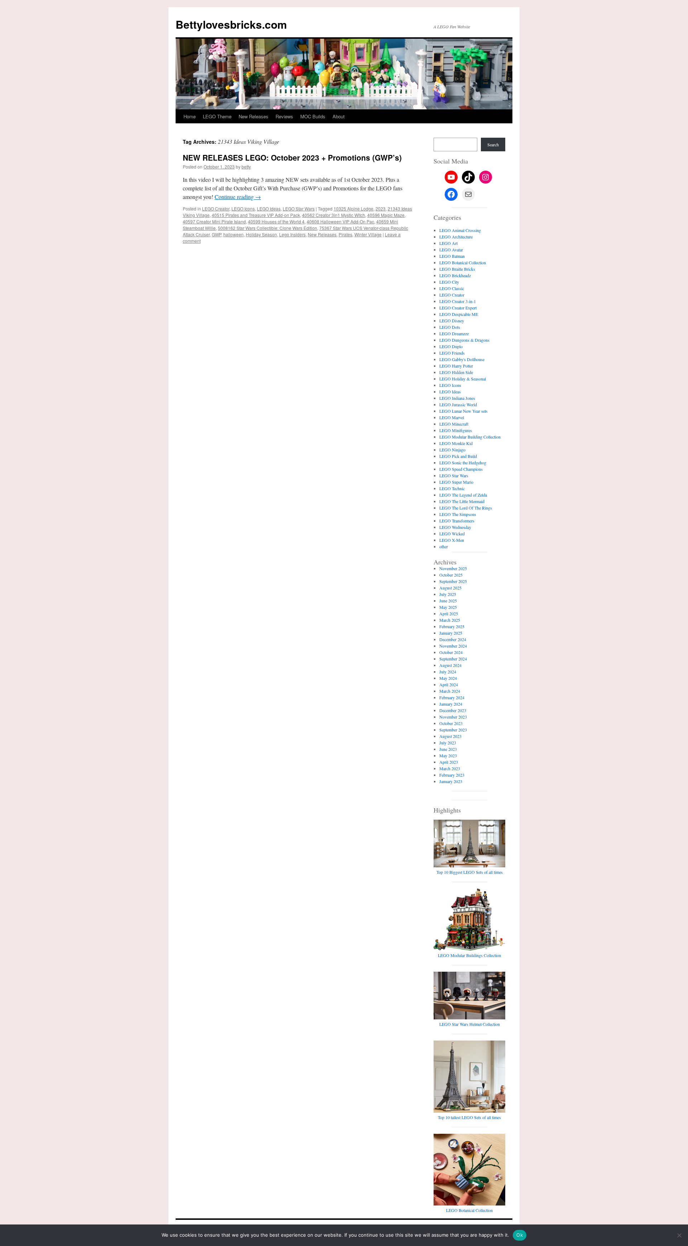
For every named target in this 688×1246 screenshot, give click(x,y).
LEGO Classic (451, 288)
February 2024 (451, 697)
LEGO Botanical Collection (462, 262)
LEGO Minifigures (455, 430)
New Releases (253, 116)
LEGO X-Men (451, 540)
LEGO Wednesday (455, 527)
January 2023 (450, 781)
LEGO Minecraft (453, 424)
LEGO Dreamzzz (454, 333)
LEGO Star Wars (299, 208)
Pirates (345, 234)
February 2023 (451, 775)
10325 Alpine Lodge (353, 208)
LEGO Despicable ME (458, 314)
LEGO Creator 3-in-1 (457, 301)
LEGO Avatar (451, 249)
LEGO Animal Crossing (460, 230)
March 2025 (449, 620)
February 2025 (451, 626)
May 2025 (448, 607)
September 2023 (453, 730)
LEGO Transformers (456, 520)
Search (493, 144)
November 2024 (453, 646)
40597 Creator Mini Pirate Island (214, 221)
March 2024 (449, 691)
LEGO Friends (452, 353)
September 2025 (453, 581)
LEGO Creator (215, 208)
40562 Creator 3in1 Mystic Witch (333, 215)
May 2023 (448, 755)
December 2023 (452, 710)
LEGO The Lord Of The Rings (465, 508)
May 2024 (448, 678)
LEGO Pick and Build (458, 456)
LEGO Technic (452, 488)
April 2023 (448, 762)
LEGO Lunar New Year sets (463, 411)
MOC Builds (312, 116)
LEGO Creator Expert (458, 308)
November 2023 (453, 717)
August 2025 (450, 588)
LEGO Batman (452, 256)
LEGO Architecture (456, 237)
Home (189, 116)
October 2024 (451, 652)
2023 (381, 208)
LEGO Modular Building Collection (470, 437)
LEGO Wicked (452, 533)
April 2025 (448, 613)
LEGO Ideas (269, 208)
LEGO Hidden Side (456, 372)
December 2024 (452, 639)
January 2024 (450, 704)
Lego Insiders (292, 234)
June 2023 (448, 749)
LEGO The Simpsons (457, 514)
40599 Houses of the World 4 (276, 221)
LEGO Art (448, 243)
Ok (519, 1235)
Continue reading (238, 196)
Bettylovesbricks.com (231, 24)
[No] (679, 1235)
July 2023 (447, 742)
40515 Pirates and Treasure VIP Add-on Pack (256, 215)
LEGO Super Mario (456, 482)
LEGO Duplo (451, 346)
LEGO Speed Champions (461, 469)
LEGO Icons (243, 208)
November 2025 (453, 568)
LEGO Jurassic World (458, 404)
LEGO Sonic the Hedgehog (462, 462)
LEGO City (449, 282)
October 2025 (451, 575)
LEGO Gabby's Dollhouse (461, 359)
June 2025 (448, 600)
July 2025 (447, 594)
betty (246, 167)
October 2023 (451, 723)
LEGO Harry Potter (456, 366)
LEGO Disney (451, 320)
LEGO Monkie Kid (456, 443)
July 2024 (447, 671)
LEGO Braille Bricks (457, 269)
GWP (216, 234)
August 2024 (450, 665)
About (339, 116)
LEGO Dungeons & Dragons (464, 340)
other (443, 546)
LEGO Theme (217, 116)
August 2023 (450, 736)
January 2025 (450, 633)
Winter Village (368, 234)
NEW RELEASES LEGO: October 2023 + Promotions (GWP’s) (292, 157)
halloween (233, 234)
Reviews (284, 116)
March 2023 (449, 768)
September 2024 (453, 659)
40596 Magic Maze (386, 215)
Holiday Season (261, 234)
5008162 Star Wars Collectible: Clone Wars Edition (267, 228)
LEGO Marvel (451, 417)
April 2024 (448, 684)
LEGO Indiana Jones (457, 398)
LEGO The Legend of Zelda (463, 495)
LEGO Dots (449, 327)
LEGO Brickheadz (455, 275)
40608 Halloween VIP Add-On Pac (340, 221)
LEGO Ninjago (452, 450)
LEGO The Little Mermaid (461, 501)
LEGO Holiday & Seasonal (462, 379)
